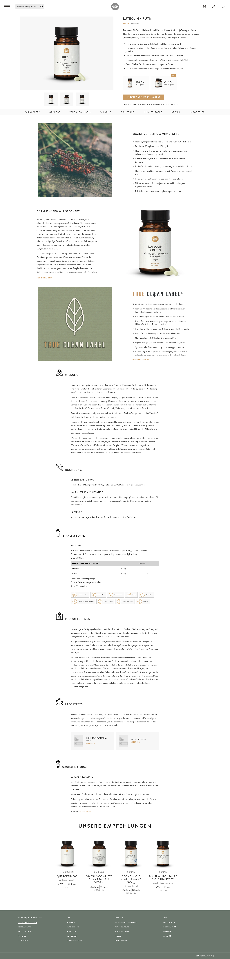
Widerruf (71, 922)
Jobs (165, 918)
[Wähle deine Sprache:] (204, 6)
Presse (118, 936)
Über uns (119, 918)
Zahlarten (23, 941)
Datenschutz (73, 927)
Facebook (167, 922)
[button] (51, 99)
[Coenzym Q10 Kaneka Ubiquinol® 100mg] (131, 853)
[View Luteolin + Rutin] (51, 99)
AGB (68, 918)
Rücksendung (24, 932)
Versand (22, 936)
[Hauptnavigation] (6, 6)
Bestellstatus (24, 927)
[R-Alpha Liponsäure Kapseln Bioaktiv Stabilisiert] (163, 853)
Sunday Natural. (85, 811)
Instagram (168, 927)
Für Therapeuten (123, 927)
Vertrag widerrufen (27, 922)
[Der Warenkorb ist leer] (223, 6)
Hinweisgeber (121, 941)
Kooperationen (122, 932)
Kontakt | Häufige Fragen (30, 918)
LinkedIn (167, 932)
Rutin (126, 23)
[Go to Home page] (115, 6)
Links (165, 936)
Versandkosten (155, 104)
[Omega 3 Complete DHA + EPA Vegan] (99, 853)
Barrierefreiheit (74, 941)
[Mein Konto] (213, 6)
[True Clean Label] (157, 294)
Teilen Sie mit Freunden (126, 922)
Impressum (71, 932)
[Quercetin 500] (67, 853)
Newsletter (72, 936)
